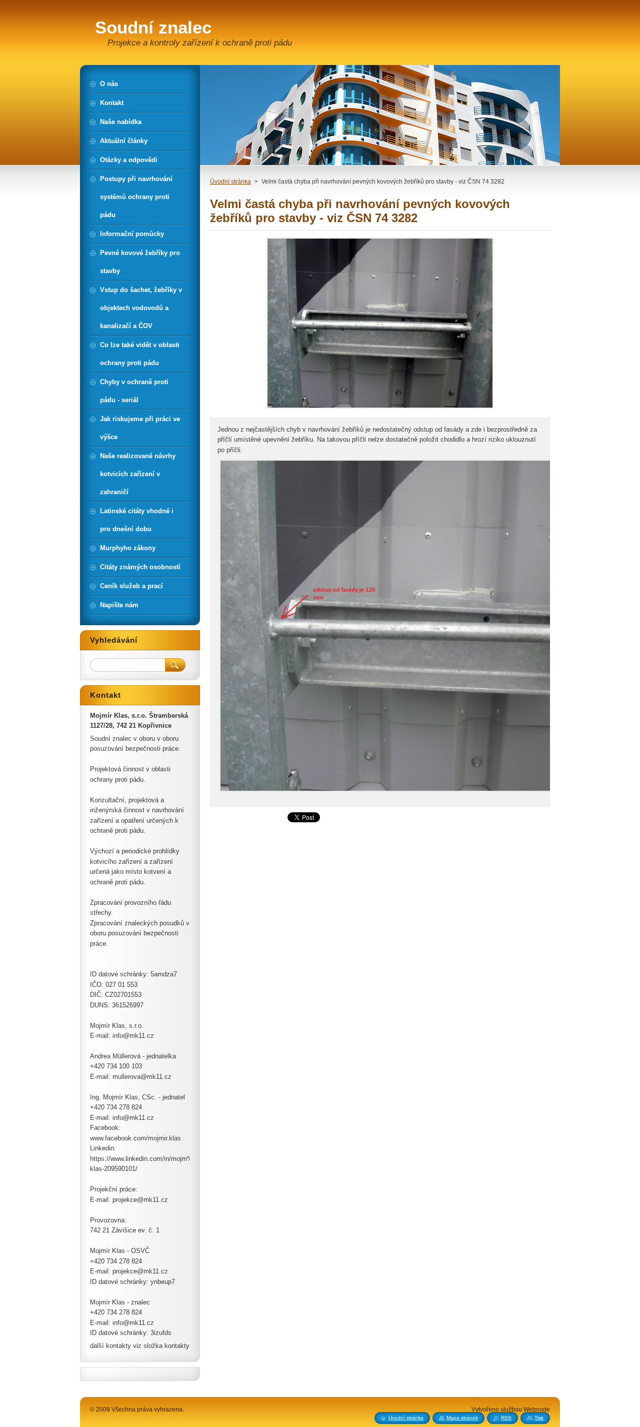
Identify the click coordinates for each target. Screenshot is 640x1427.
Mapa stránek (462, 1417)
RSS (506, 1417)
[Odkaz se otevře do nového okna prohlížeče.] (380, 408)
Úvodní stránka (230, 182)
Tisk (539, 1417)
